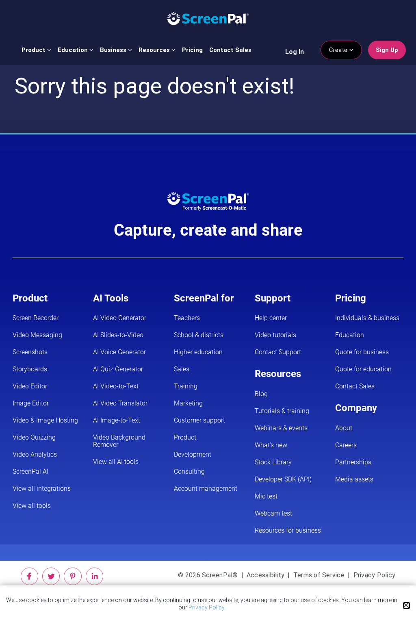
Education (73, 50)
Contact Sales (230, 50)
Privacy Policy (374, 575)
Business (114, 50)
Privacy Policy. (206, 607)
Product (34, 50)
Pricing (192, 50)
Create (339, 50)
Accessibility (265, 575)
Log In (294, 52)
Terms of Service (318, 575)
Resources (155, 50)
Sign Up (387, 50)
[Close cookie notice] (406, 605)
